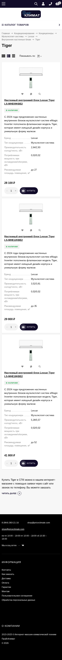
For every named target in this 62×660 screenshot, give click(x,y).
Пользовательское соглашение (17, 596)
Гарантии (6, 587)
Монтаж (5, 591)
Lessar (31, 36)
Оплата (5, 583)
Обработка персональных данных (18, 600)
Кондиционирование (24, 33)
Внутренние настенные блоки (16, 39)
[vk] (23, 545)
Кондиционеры (46, 33)
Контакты (6, 570)
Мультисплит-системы (13, 36)
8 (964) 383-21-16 (10, 522)
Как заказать (8, 574)
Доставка (6, 578)
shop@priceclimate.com (13, 529)
